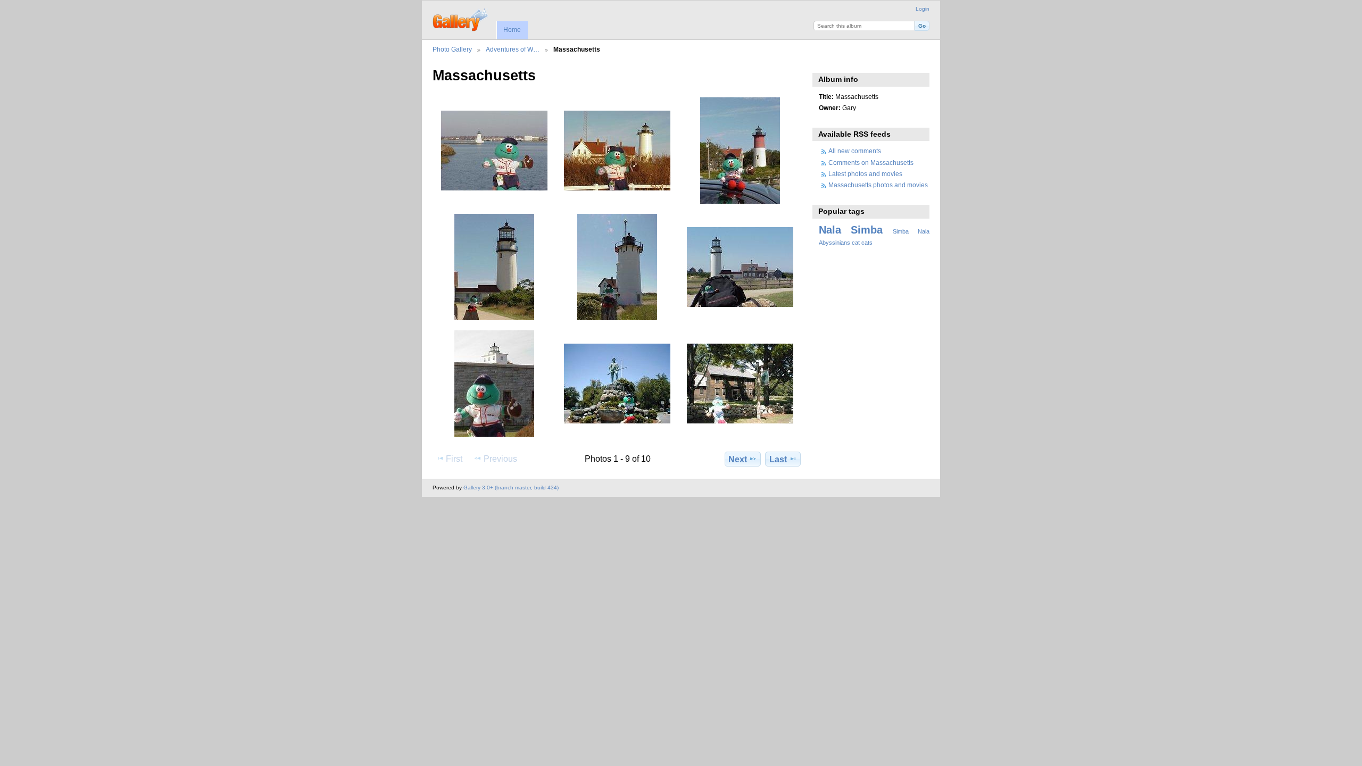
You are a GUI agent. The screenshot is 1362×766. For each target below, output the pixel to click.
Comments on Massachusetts (870, 162)
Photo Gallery (452, 49)
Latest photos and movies (865, 173)
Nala (830, 230)
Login (922, 9)
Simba (867, 230)
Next (737, 459)
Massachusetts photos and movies (878, 184)
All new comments (854, 150)
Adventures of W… (512, 49)
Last (778, 459)
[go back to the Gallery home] (461, 18)
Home (512, 30)
